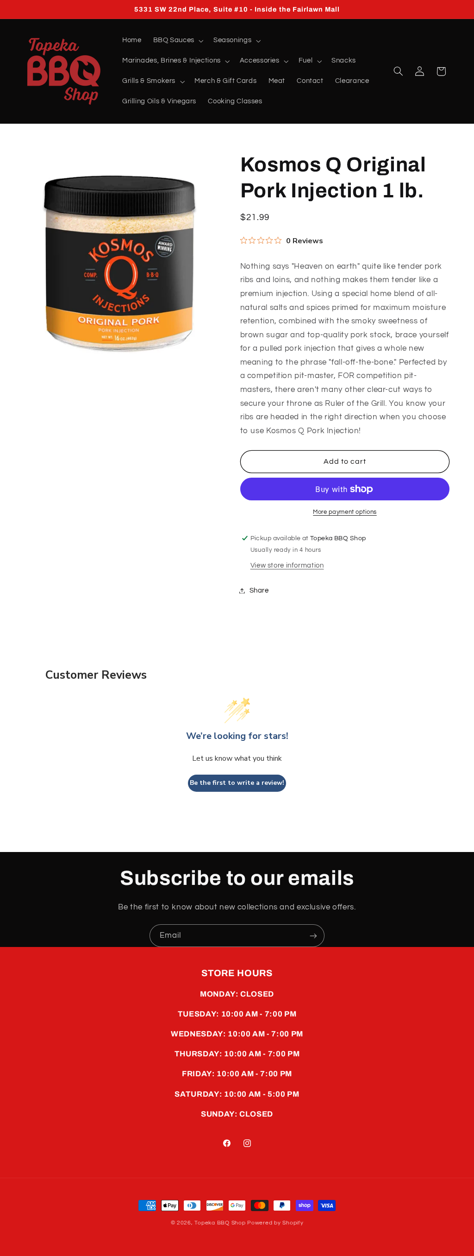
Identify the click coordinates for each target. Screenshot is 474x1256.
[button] (177, 41)
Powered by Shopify (275, 1222)
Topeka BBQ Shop (219, 1222)
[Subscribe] (313, 935)
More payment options (345, 512)
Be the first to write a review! (237, 782)
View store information (287, 565)
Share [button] (259, 590)
